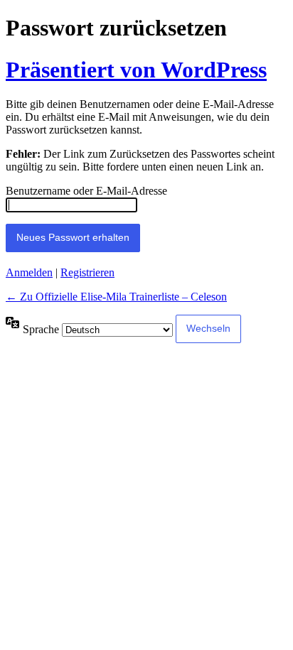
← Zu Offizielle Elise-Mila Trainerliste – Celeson (116, 297)
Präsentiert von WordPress (136, 69)
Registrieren (87, 272)
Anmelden (29, 272)
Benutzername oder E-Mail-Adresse (86, 191)
